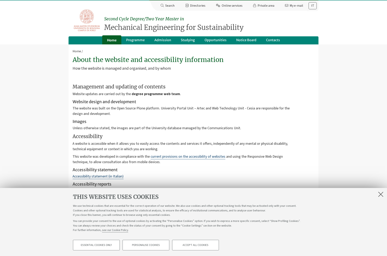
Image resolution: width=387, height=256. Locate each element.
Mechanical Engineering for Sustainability (173, 23)
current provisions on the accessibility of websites (188, 156)
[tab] (313, 5)
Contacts (273, 40)
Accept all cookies (195, 245)
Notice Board (246, 40)
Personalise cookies (146, 245)
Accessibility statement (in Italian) (98, 176)
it (312, 5)
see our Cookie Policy (115, 230)
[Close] (381, 194)
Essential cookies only (96, 245)
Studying (188, 40)
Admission (162, 40)
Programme (135, 40)
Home (112, 40)
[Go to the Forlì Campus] (86, 20)
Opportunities (216, 40)
